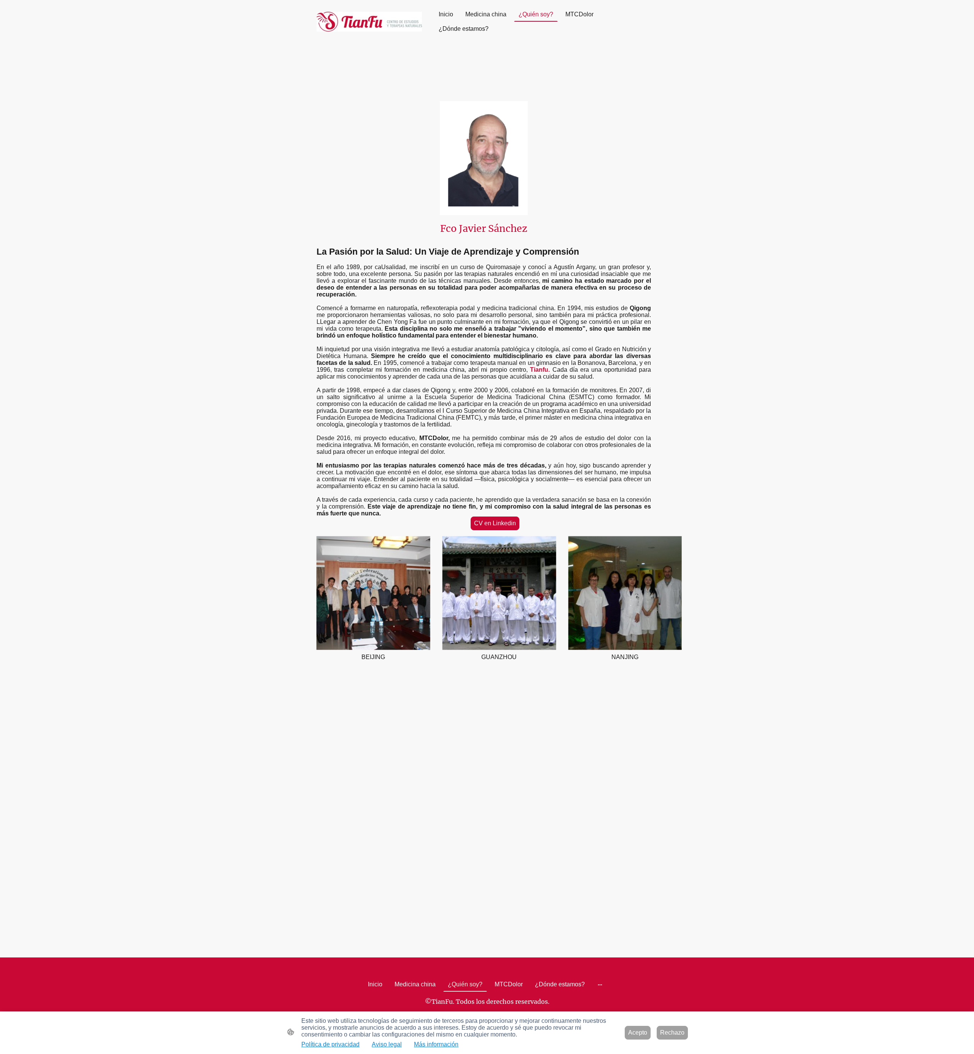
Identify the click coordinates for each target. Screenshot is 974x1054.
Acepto (637, 1032)
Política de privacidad (330, 1044)
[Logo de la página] (369, 21)
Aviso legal (387, 1044)
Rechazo (672, 1032)
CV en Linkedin (495, 523)
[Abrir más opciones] (600, 984)
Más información (436, 1044)
